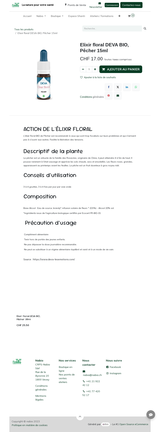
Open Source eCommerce (133, 424)
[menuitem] (27, 17)
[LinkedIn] (127, 87)
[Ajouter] (95, 69)
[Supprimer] (83, 69)
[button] (120, 69)
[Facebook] (108, 87)
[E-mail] (118, 95)
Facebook (115, 367)
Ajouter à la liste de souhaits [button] (100, 77)
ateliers (63, 382)
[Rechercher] (145, 28)
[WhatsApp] (136, 87)
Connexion (112, 5)
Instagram (115, 373)
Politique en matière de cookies (30, 425)
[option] (80, 305)
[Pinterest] (108, 95)
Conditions (86, 97)
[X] (118, 87)
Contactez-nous (131, 5)
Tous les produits (23, 29)
